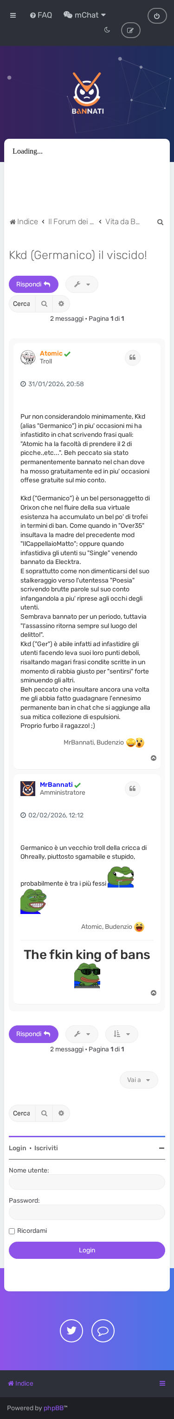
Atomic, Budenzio (106, 927)
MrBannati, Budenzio (94, 742)
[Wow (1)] (139, 743)
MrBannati (56, 785)
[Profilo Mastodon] (103, 1330)
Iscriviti (46, 1148)
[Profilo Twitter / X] (71, 1330)
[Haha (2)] (139, 927)
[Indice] (87, 92)
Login (17, 1148)
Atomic (51, 353)
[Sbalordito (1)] (131, 743)
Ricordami (32, 1231)
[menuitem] (40, 15)
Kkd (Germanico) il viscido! (78, 255)
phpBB (54, 1408)
